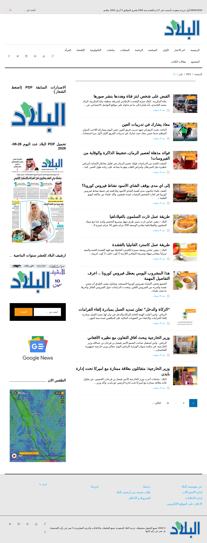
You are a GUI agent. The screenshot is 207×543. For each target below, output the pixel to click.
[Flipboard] (53, 56)
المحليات (125, 50)
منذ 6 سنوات (159, 110)
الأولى (166, 50)
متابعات (111, 50)
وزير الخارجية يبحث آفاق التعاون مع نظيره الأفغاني (128, 337)
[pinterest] (35, 56)
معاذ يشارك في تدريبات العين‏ (146, 124)
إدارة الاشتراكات (192, 492)
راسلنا (146, 486)
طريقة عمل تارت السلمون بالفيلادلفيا (140, 216)
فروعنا (95, 486)
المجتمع (195, 61)
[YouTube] (44, 56)
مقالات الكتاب (178, 61)
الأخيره (191, 97)
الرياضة (139, 50)
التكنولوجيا (95, 50)
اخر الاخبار (179, 50)
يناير (181, 74)
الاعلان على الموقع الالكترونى (184, 503)
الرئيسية (195, 50)
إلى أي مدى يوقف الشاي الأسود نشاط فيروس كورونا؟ (126, 185)
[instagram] (26, 56)
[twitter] (18, 56)
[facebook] (9, 56)
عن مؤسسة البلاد (191, 486)
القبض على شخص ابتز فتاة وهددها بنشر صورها (132, 96)
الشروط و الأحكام (139, 498)
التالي (156, 403)
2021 (188, 74)
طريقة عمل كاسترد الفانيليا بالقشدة (141, 244)
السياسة (152, 50)
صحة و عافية (188, 154)
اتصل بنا (43, 484)
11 (168, 403)
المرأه (68, 50)
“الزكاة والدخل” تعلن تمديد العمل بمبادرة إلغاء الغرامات (124, 309)
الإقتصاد (80, 50)
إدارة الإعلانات (193, 498)
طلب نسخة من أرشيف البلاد (133, 492)
